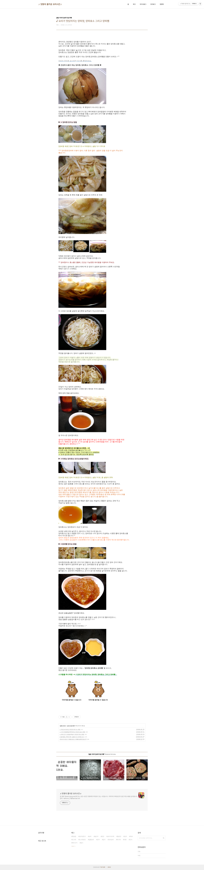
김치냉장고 (82, 836)
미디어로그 (143, 4)
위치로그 (153, 4)
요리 (90, 836)
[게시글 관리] (69, 717)
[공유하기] (66, 717)
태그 (134, 4)
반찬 (103, 836)
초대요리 (111, 839)
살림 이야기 (63, 726)
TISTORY (102, 867)
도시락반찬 (82, 839)
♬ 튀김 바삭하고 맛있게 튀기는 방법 (70, 729)
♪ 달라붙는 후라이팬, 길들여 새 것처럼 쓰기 (72, 737)
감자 (104, 839)
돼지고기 (74, 843)
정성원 (74, 836)
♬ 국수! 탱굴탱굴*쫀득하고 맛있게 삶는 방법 (72, 732)
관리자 (109, 867)
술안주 (96, 836)
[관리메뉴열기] (200, 3)
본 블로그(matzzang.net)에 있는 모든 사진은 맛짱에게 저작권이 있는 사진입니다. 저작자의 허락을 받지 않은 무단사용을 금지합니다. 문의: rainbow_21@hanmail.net (99, 797)
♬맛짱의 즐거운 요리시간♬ (50, 4)
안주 (98, 839)
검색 (164, 838)
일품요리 (91, 839)
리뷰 (131, 836)
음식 (82, 843)
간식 (131, 839)
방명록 (162, 4)
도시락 (74, 839)
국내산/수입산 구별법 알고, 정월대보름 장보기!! (73, 739)
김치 (125, 836)
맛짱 (125, 839)
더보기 (73, 846)
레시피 (119, 839)
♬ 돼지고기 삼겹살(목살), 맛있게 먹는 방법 (72, 734)
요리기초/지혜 (70, 726)
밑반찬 (119, 836)
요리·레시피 (110, 836)
